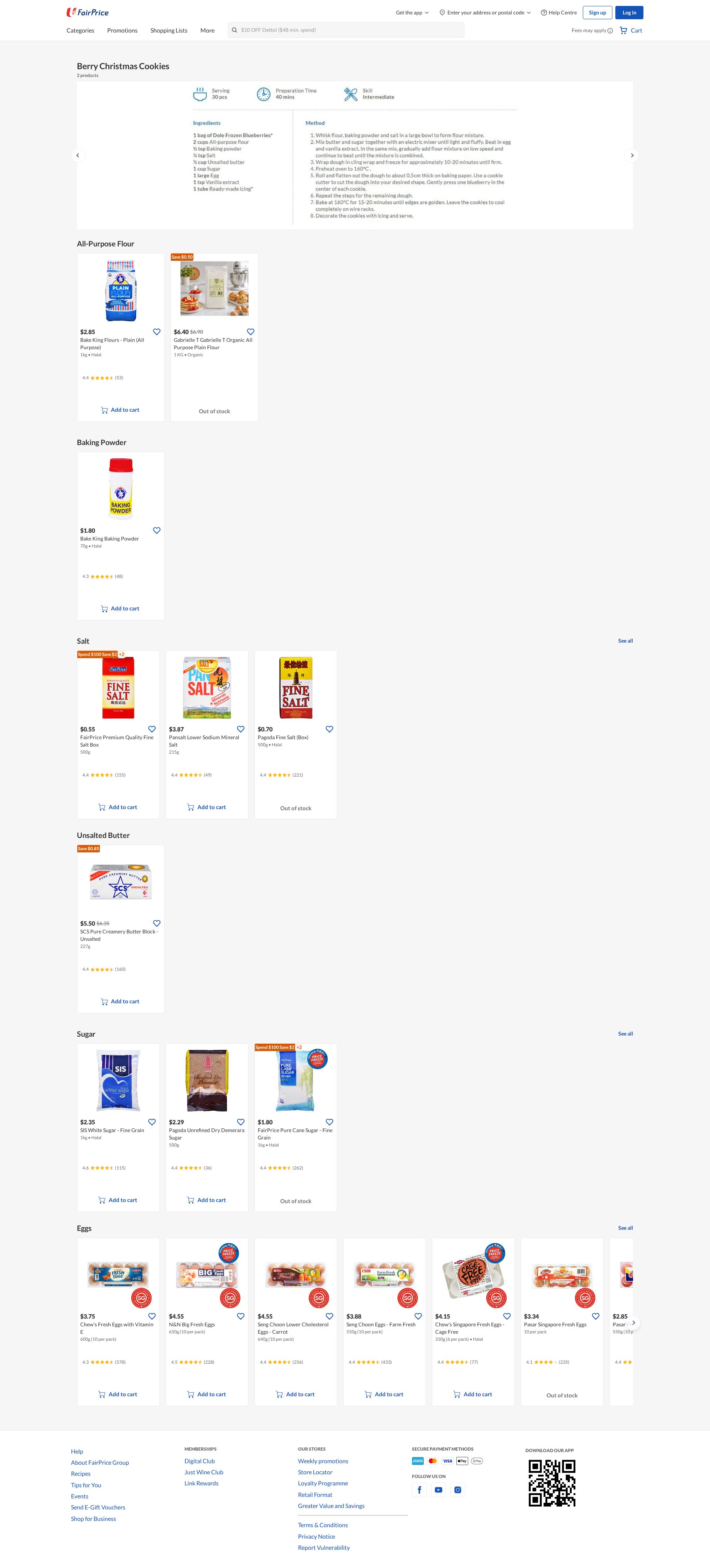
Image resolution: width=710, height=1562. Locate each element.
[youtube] (438, 1494)
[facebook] (419, 1494)
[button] (610, 31)
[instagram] (457, 1494)
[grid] (355, 735)
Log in (629, 12)
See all (625, 640)
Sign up (597, 12)
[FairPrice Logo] (88, 12)
